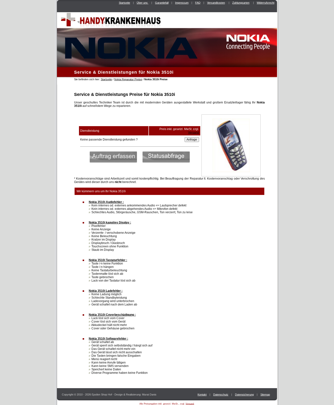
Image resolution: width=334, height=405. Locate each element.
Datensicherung (244, 394)
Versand (193, 132)
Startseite (124, 2)
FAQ (197, 2)
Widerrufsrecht (265, 2)
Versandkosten (216, 2)
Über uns (142, 2)
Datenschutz (220, 394)
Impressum (182, 2)
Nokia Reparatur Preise (128, 79)
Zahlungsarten (240, 2)
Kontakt (202, 394)
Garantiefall (161, 2)
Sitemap (265, 394)
